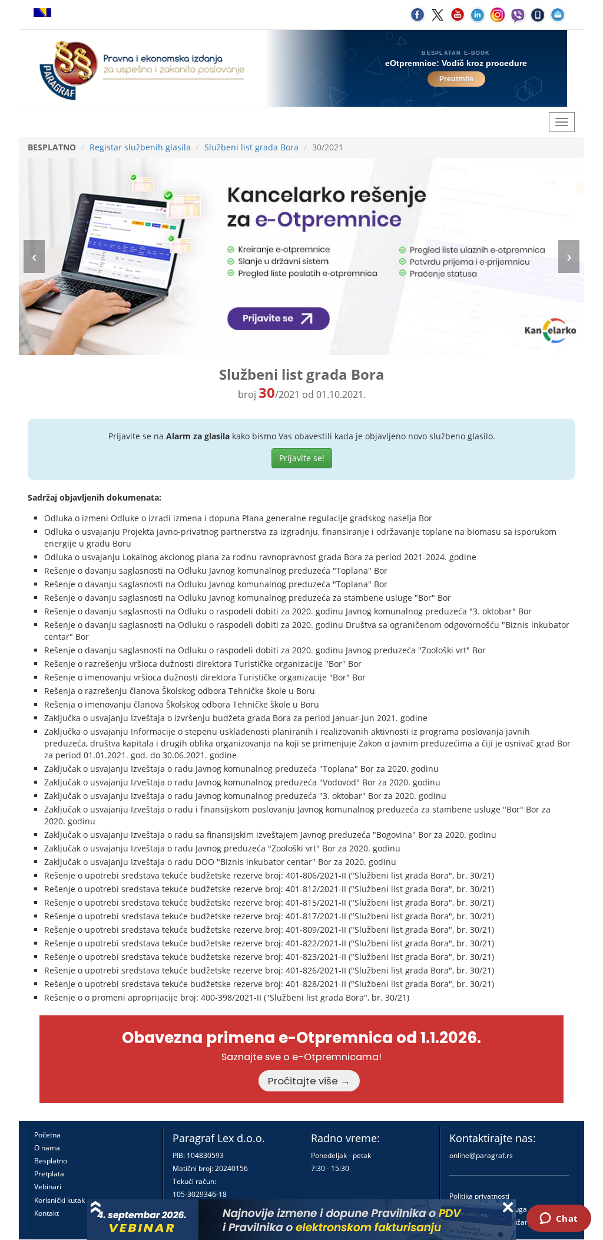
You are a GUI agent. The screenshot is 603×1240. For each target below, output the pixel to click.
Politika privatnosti (479, 1196)
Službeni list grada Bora (251, 147)
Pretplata (49, 1174)
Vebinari (47, 1187)
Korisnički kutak (59, 1200)
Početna (47, 1135)
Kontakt (46, 1213)
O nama (47, 1148)
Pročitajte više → (309, 1081)
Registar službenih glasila (140, 147)
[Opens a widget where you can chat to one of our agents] (558, 1219)
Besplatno (50, 1161)
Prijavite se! (301, 457)
